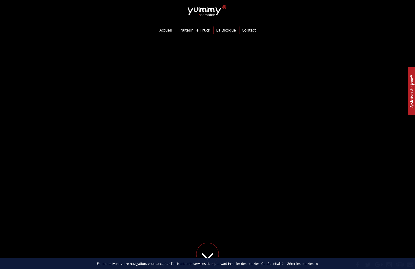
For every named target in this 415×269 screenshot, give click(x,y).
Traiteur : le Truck (194, 30)
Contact (249, 30)
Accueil (165, 30)
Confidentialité (272, 263)
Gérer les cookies (300, 263)
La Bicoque (226, 30)
